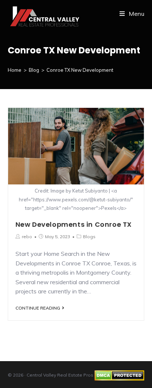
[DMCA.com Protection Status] (119, 375)
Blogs (89, 236)
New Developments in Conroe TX (73, 224)
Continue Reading (37, 308)
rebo (27, 236)
